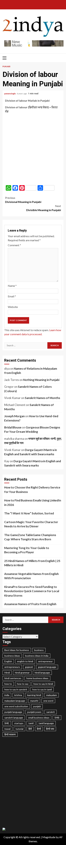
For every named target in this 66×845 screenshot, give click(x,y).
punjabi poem (34, 711)
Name (12, 285)
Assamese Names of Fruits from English (30, 604)
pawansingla (10, 93)
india (6, 695)
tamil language (46, 723)
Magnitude (48, 837)
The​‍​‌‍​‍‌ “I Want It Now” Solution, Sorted (29, 513)
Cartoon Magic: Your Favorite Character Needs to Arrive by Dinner (31, 524)
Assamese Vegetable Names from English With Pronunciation (31, 576)
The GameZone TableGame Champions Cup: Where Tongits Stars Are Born (30, 537)
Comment (14, 245)
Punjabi (6, 66)
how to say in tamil (42, 689)
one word (48, 700)
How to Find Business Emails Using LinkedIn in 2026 (32, 503)
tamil (31, 723)
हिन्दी (39, 728)
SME (6, 723)
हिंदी (30, 728)
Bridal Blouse (12, 427)
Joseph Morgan (14, 416)
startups (18, 723)
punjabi (37, 706)
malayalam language (14, 700)
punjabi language (13, 711)
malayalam (51, 695)
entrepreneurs (12, 666)
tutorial (19, 728)
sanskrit (50, 711)
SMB (56, 717)
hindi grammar (22, 672)
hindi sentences (12, 678)
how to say (22, 683)
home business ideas (37, 678)
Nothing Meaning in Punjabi (41, 380)
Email (12, 296)
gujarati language (47, 666)
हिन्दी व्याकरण (10, 734)
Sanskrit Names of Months (42, 398)
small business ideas (38, 717)
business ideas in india (36, 655)
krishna (18, 695)
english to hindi (25, 661)
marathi (34, 700)
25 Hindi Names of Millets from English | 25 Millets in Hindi (32, 563)
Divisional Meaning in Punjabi (23, 199)
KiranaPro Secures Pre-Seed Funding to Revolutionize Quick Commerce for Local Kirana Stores (31, 591)
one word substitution (16, 706)
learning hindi (34, 695)
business (39, 650)
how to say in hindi (43, 683)
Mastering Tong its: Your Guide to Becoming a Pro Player (26, 550)
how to (8, 683)
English (8, 661)
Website (13, 306)
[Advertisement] (33, 149)
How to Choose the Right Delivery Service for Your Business (32, 490)
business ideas (12, 655)
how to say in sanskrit (15, 689)
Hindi (7, 672)
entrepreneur (45, 661)
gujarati (29, 666)
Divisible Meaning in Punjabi (43, 208)
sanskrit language (13, 717)
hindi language (42, 672)
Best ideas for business (16, 650)
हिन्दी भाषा (50, 728)
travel (7, 728)
